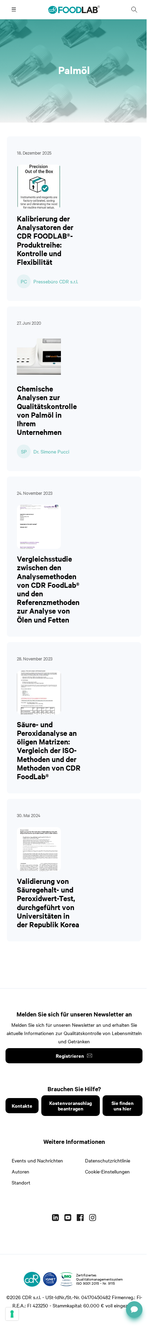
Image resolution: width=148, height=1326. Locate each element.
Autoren (20, 1171)
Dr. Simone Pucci (51, 451)
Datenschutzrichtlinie (107, 1160)
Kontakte (22, 1105)
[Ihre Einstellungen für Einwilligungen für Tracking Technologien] (12, 1313)
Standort (21, 1182)
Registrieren (70, 1055)
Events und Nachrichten (37, 1160)
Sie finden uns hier (123, 1105)
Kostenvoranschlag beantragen (70, 1105)
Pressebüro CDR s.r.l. (55, 281)
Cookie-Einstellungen (107, 1171)
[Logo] (32, 1279)
